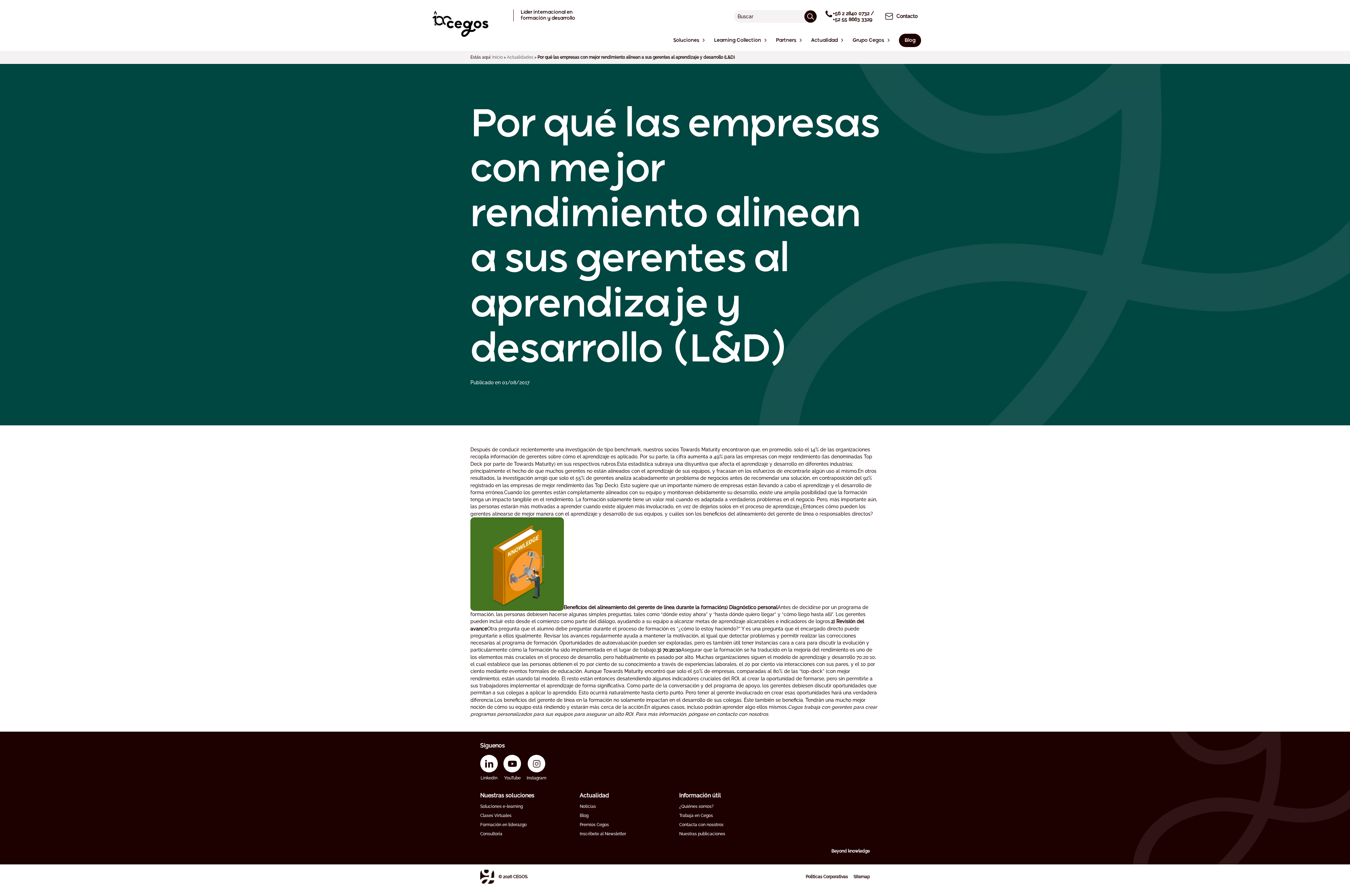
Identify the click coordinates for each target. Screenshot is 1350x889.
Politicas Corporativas (827, 876)
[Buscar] (810, 16)
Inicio (497, 57)
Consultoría (491, 833)
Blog (584, 815)
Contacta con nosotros (701, 824)
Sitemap (862, 876)
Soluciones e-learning (501, 806)
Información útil (700, 795)
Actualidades (520, 57)
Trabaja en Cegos (696, 815)
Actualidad (594, 795)
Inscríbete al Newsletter (603, 833)
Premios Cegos (594, 824)
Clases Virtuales (496, 815)
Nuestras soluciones (507, 795)
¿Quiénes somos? (696, 806)
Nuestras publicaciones (702, 833)
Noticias (588, 806)
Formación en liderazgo (503, 824)
